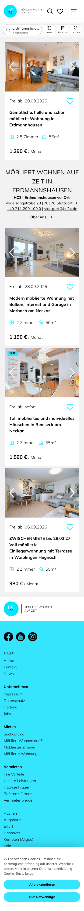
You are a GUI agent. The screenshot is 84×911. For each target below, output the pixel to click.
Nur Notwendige (42, 897)
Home (9, 660)
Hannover (12, 832)
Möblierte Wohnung (21, 753)
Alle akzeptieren (42, 884)
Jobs (7, 713)
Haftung (11, 707)
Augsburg (12, 819)
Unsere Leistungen (20, 780)
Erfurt (8, 826)
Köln (7, 845)
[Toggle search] (50, 11)
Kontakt (10, 667)
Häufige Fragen (17, 787)
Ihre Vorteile (14, 774)
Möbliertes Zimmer (20, 747)
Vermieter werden (19, 800)
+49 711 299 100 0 (24, 208)
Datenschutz (14, 700)
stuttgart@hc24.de (60, 208)
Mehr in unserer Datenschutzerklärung (43, 869)
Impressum (13, 694)
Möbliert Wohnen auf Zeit (25, 740)
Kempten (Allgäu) (18, 839)
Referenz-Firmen (18, 793)
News (9, 673)
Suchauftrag (14, 734)
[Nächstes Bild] (72, 66)
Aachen (10, 813)
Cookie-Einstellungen (19, 873)
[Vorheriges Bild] (11, 66)
